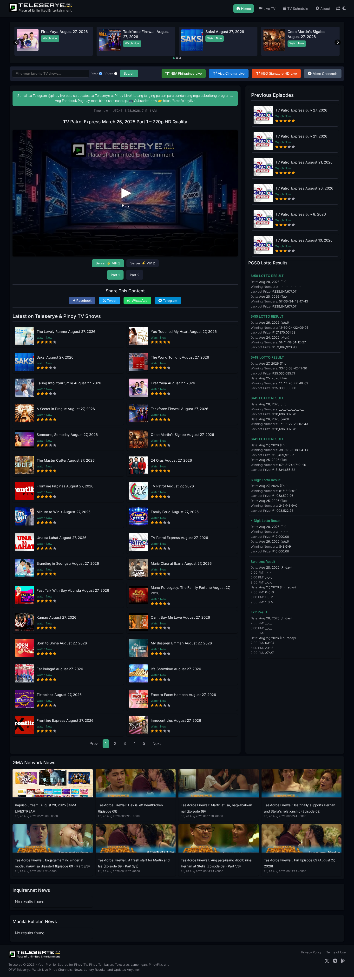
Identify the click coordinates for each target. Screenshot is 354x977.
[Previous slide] (16, 42)
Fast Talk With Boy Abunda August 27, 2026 (73, 590)
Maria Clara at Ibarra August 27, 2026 (181, 563)
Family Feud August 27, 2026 (175, 512)
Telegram (170, 300)
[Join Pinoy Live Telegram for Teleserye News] (335, 961)
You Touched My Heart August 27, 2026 (184, 331)
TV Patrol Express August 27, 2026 (179, 538)
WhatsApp (139, 300)
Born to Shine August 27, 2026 (62, 643)
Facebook (84, 300)
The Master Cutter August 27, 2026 (66, 460)
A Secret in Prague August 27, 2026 (66, 409)
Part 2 (134, 275)
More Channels (325, 74)
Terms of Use (336, 952)
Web (95, 73)
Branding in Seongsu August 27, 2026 (68, 563)
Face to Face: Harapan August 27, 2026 (183, 695)
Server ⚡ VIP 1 (108, 263)
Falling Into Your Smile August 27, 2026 (69, 383)
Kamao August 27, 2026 (56, 617)
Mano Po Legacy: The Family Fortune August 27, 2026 (190, 590)
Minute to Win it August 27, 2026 (64, 512)
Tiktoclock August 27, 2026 (59, 695)
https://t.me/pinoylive (179, 101)
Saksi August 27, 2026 (55, 357)
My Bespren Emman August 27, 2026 (181, 643)
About (325, 9)
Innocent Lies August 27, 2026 (176, 720)
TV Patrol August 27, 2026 (172, 486)
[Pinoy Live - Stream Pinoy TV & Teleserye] (40, 11)
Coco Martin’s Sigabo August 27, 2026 (182, 435)
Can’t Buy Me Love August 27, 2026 (180, 617)
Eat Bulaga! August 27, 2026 (60, 669)
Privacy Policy (311, 952)
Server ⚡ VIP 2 (142, 263)
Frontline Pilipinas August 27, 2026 (65, 486)
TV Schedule (297, 9)
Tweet (111, 300)
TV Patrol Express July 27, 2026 (301, 110)
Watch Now (50, 43)
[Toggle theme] (344, 8)
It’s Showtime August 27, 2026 (176, 669)
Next (156, 743)
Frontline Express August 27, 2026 (65, 720)
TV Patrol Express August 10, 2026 (304, 240)
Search (129, 73)
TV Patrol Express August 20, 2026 (304, 188)
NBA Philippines (186, 73)
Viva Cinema (231, 73)
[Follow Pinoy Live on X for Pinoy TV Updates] (327, 961)
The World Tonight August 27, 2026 (180, 357)
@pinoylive (56, 96)
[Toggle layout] (338, 8)
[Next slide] (337, 42)
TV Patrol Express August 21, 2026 (304, 162)
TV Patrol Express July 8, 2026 (300, 214)
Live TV (269, 9)
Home (246, 9)
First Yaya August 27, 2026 (173, 383)
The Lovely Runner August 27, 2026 (66, 331)
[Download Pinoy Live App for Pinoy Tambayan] (343, 961)
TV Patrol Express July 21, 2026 (301, 136)
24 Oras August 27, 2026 (309, 31)
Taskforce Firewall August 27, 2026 (179, 409)
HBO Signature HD (279, 73)
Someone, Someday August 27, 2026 (67, 435)
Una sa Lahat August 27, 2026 (61, 538)
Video (109, 73)
